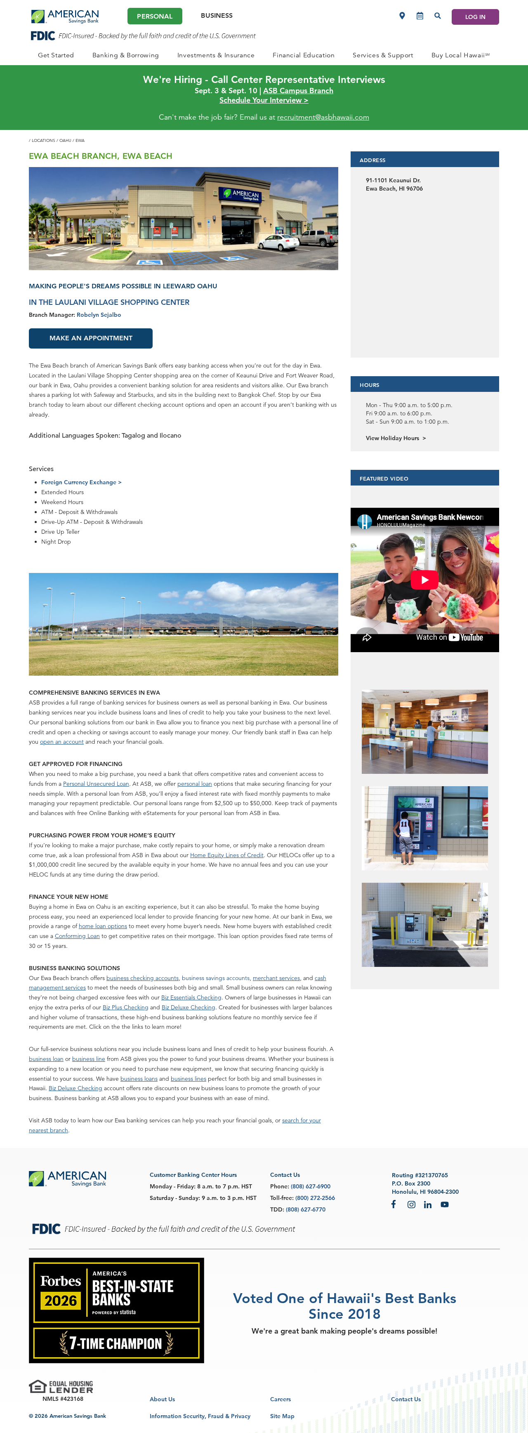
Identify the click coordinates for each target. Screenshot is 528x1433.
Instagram (412, 1204)
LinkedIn (428, 1204)
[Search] (437, 15)
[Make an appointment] (420, 15)
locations (43, 140)
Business (217, 15)
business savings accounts (216, 978)
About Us (162, 1399)
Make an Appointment (91, 338)
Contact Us (406, 1399)
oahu (65, 140)
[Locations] (402, 15)
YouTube (445, 1204)
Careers (280, 1399)
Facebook (395, 1204)
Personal (154, 16)
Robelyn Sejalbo (99, 314)
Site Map (282, 1416)
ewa (80, 140)
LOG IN (475, 17)
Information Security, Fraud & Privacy (200, 1416)
